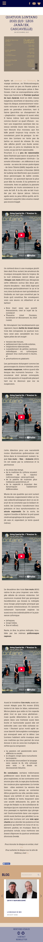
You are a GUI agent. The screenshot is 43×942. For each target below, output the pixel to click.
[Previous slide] (2, 896)
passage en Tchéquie (25, 81)
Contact (22, 937)
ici (21, 847)
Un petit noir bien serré (16, 900)
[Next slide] (41, 896)
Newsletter (21, 939)
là (27, 853)
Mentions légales (21, 929)
